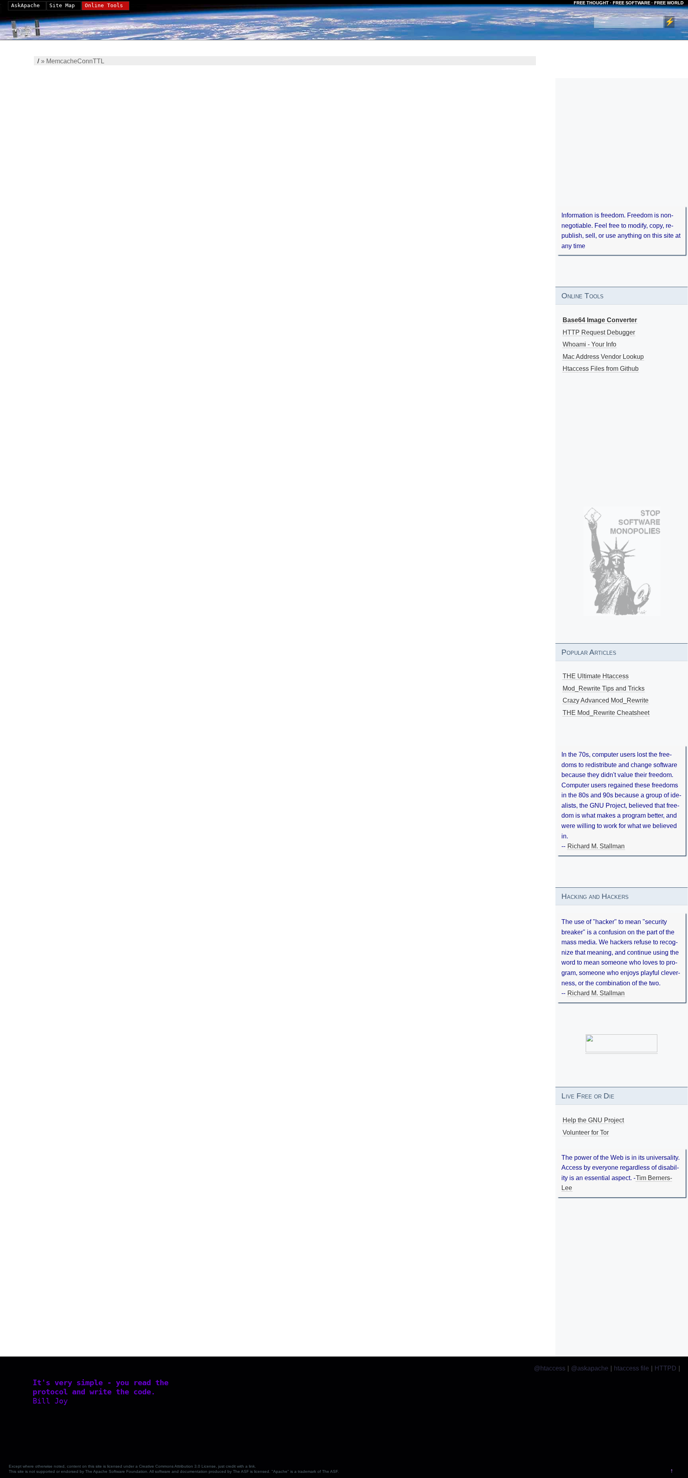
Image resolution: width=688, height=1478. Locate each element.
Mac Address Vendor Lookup (603, 356)
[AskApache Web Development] (30, 27)
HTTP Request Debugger (599, 332)
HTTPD (665, 1368)
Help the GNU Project (593, 1120)
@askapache (589, 1368)
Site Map (62, 5)
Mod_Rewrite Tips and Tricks (604, 688)
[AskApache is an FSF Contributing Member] (621, 1050)
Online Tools (104, 5)
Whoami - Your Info (589, 344)
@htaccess (549, 1368)
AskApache (25, 5)
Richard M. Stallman (596, 846)
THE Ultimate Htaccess (596, 676)
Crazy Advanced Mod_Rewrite (606, 700)
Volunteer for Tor (586, 1132)
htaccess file (631, 1368)
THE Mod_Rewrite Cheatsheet (606, 712)
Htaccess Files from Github (601, 368)
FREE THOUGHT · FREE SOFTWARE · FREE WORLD (629, 2)
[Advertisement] (621, 153)
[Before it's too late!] (622, 561)
